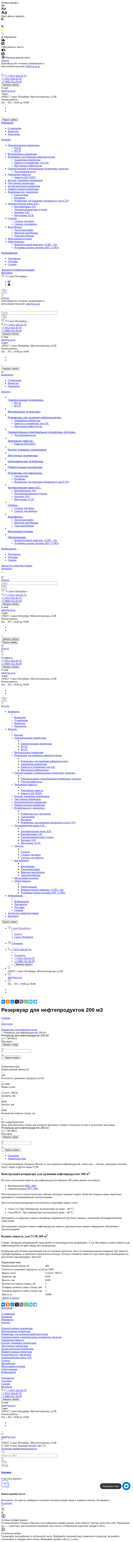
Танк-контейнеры (24, 235)
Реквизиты (14, 134)
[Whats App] (9, 285)
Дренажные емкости (19, 174)
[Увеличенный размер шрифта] (4, 13)
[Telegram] (35, 1002)
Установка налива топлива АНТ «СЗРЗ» (36, 247)
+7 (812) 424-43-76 (16, 75)
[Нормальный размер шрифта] (3, 9)
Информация (9, 253)
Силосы (12, 218)
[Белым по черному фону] (2, 23)
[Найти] (4, 317)
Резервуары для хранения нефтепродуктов (31, 156)
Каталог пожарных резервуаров (25, 180)
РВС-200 (30, 1185)
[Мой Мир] (12, 1002)
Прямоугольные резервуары (23, 189)
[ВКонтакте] (3, 1002)
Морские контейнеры (26, 232)
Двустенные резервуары (21, 183)
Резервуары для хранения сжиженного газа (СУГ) (41, 200)
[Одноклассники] (8, 1002)
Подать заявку (10, 119)
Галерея (12, 264)
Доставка (13, 261)
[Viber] (21, 1002)
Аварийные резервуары (27, 159)
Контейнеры (15, 227)
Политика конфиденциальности (19, 1448)
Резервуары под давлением (23, 192)
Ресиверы (19, 197)
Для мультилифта (23, 230)
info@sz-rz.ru (33, 66)
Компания (7, 122)
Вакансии (13, 131)
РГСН (17, 148)
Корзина (6, 1472)
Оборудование (16, 241)
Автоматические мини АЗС (23, 203)
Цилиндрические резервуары (24, 186)
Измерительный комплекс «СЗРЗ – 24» (35, 244)
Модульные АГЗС (24, 215)
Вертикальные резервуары (22, 154)
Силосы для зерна (24, 221)
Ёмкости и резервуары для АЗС (31, 162)
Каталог (6, 139)
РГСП (17, 151)
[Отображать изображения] (3, 40)
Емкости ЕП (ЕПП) (25, 177)
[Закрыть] (2, 1509)
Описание (13, 1155)
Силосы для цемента (25, 224)
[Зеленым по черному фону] (2, 34)
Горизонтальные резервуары (24, 145)
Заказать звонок (10, 85)
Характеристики (17, 1158)
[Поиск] (4, 291)
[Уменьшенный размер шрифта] (2, 5)
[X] (17, 1002)
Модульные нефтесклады (28, 165)
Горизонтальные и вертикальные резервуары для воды (38, 168)
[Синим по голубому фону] (2, 26)
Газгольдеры (21, 194)
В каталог (6, 1503)
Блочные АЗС (22, 212)
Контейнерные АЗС (25, 206)
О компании (14, 128)
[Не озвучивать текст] (3, 54)
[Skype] (30, 1002)
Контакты (6, 272)
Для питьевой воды (25, 171)
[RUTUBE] (9, 281)
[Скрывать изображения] (3, 44)
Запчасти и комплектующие (18, 269)
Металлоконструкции (20, 238)
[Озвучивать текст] (3, 50)
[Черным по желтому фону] (2, 30)
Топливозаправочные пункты (30, 209)
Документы (14, 258)
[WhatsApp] (26, 1002)
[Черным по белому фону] (2, 19)
